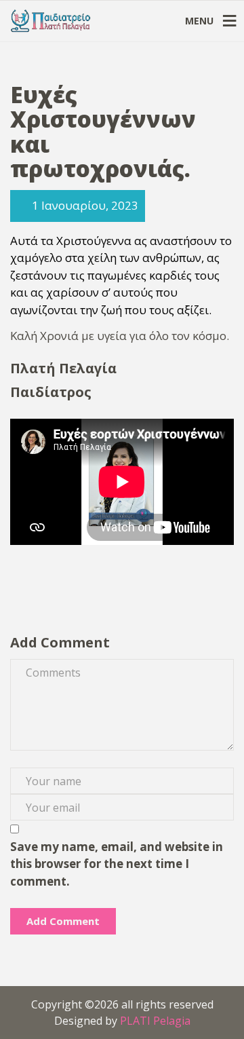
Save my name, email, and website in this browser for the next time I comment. (116, 864)
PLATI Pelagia (155, 1020)
